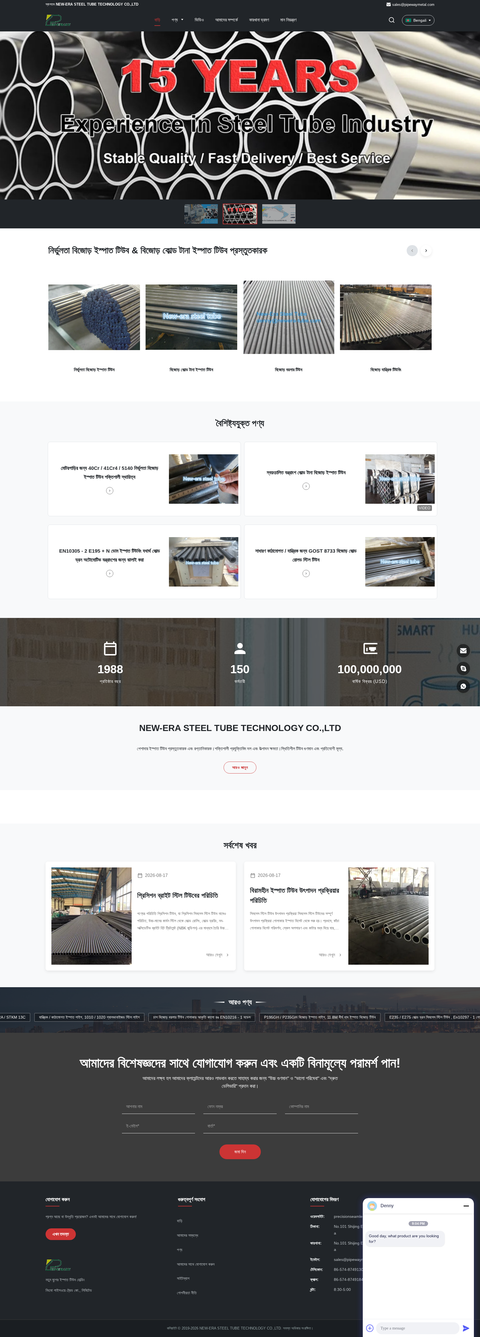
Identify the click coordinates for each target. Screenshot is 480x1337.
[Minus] (466, 1206)
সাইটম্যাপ (183, 1278)
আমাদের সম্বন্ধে (187, 1235)
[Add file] (370, 1328)
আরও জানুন (240, 767)
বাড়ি (157, 20)
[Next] (426, 250)
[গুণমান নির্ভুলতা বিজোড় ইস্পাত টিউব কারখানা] (240, 115)
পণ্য (175, 20)
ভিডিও (199, 20)
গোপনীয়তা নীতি (187, 1293)
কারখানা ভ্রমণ (259, 20)
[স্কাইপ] (463, 668)
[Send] (466, 1328)
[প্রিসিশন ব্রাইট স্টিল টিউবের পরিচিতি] (91, 916)
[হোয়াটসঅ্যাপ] (463, 686)
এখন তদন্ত (60, 1234)
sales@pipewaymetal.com (413, 5)
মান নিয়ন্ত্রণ (288, 20)
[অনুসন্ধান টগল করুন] (391, 20)
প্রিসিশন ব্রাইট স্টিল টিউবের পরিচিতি (177, 895)
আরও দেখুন (214, 954)
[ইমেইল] (463, 650)
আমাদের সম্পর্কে (226, 20)
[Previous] (412, 250)
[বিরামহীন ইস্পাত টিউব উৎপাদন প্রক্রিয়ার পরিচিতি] (388, 916)
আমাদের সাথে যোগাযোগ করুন (195, 1264)
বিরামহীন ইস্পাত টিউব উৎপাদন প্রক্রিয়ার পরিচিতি (294, 895)
